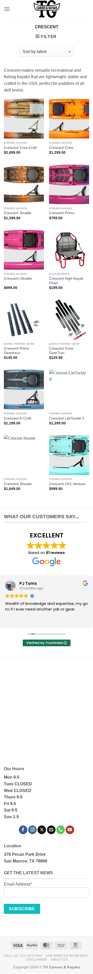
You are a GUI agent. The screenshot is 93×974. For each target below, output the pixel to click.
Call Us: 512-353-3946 (23, 956)
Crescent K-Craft (17, 418)
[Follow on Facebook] (23, 829)
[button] (7, 9)
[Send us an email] (51, 829)
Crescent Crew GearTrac (61, 351)
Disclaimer (37, 959)
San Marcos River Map (67, 956)
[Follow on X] (41, 829)
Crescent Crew (61, 148)
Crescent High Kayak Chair (66, 281)
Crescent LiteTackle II (66, 418)
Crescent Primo (61, 213)
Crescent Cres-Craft (20, 148)
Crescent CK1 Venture (67, 484)
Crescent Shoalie (18, 484)
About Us (59, 959)
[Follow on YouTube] (70, 829)
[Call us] (60, 829)
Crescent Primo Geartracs (16, 351)
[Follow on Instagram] (32, 829)
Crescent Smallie (18, 213)
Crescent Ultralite (18, 278)
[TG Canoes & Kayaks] (46, 9)
